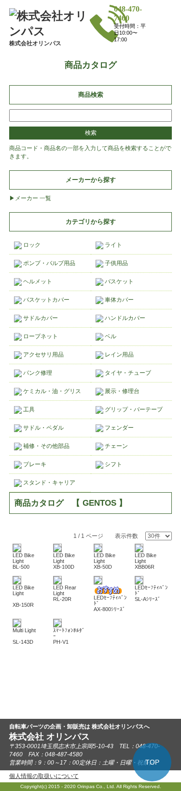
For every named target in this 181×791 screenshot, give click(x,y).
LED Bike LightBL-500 (23, 561)
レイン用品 (118, 354)
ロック (31, 245)
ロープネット (40, 336)
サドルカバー (40, 318)
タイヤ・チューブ (127, 373)
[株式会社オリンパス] (49, 31)
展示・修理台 (121, 391)
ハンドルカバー (124, 318)
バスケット (118, 281)
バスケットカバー (46, 299)
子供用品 (115, 263)
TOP (152, 762)
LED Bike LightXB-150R (23, 596)
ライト (112, 245)
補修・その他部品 (46, 446)
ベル (109, 336)
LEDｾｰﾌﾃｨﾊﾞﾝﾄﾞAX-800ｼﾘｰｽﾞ (110, 603)
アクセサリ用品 (43, 354)
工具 (28, 409)
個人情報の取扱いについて (44, 776)
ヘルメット (37, 281)
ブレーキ (34, 464)
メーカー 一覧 (33, 198)
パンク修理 (37, 373)
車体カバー (118, 299)
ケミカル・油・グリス (51, 391)
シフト (112, 464)
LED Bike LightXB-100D (64, 561)
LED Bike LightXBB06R (145, 561)
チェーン (115, 446)
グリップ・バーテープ (133, 409)
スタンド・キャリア (48, 482)
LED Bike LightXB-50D (104, 561)
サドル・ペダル (43, 427)
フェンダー (118, 427)
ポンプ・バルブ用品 (48, 263)
